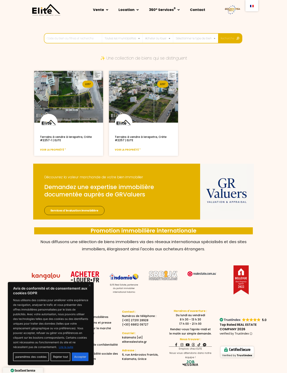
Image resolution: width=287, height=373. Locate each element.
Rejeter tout (60, 356)
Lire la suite (66, 347)
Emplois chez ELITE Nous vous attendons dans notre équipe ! (190, 353)
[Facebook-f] (176, 344)
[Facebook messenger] (204, 344)
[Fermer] (89, 285)
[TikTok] (199, 344)
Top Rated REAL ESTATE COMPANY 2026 (238, 326)
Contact (197, 9)
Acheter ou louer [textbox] (156, 38)
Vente (98, 9)
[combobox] (122, 38)
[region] (51, 323)
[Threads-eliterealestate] (193, 344)
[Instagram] (182, 344)
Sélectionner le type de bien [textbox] (194, 38)
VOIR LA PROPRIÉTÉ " (53, 149)
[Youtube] (187, 344)
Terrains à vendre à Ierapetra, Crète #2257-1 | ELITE (66, 138)
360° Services (162, 9)
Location (127, 9)
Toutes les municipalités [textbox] (120, 38)
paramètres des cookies (31, 356)
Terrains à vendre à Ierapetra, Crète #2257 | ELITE (141, 138)
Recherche (227, 38)
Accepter (80, 356)
